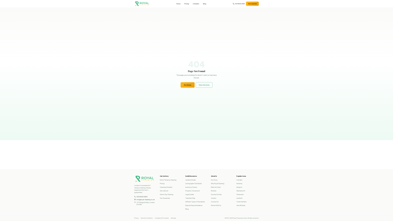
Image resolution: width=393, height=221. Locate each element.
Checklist (196, 4)
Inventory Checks (191, 187)
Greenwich (240, 194)
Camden (239, 180)
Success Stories (216, 194)
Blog (204, 4)
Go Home (187, 85)
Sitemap (173, 218)
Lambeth (239, 198)
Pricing (186, 4)
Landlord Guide (190, 180)
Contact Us (215, 202)
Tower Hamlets (241, 202)
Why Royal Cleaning (217, 183)
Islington (239, 187)
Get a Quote (252, 4)
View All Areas (240, 205)
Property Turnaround (192, 191)
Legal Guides (189, 194)
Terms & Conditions (147, 218)
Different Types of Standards (195, 202)
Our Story (214, 180)
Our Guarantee (165, 198)
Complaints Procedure (162, 218)
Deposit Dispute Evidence (193, 205)
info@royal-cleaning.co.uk (146, 199)
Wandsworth (240, 191)
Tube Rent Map (190, 198)
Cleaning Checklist (166, 187)
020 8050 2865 (240, 4)
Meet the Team (216, 187)
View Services (204, 85)
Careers (213, 198)
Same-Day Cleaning (166, 194)
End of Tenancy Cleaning (168, 180)
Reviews (213, 191)
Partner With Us (216, 205)
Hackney (239, 183)
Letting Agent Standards (193, 183)
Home (178, 4)
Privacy (136, 218)
